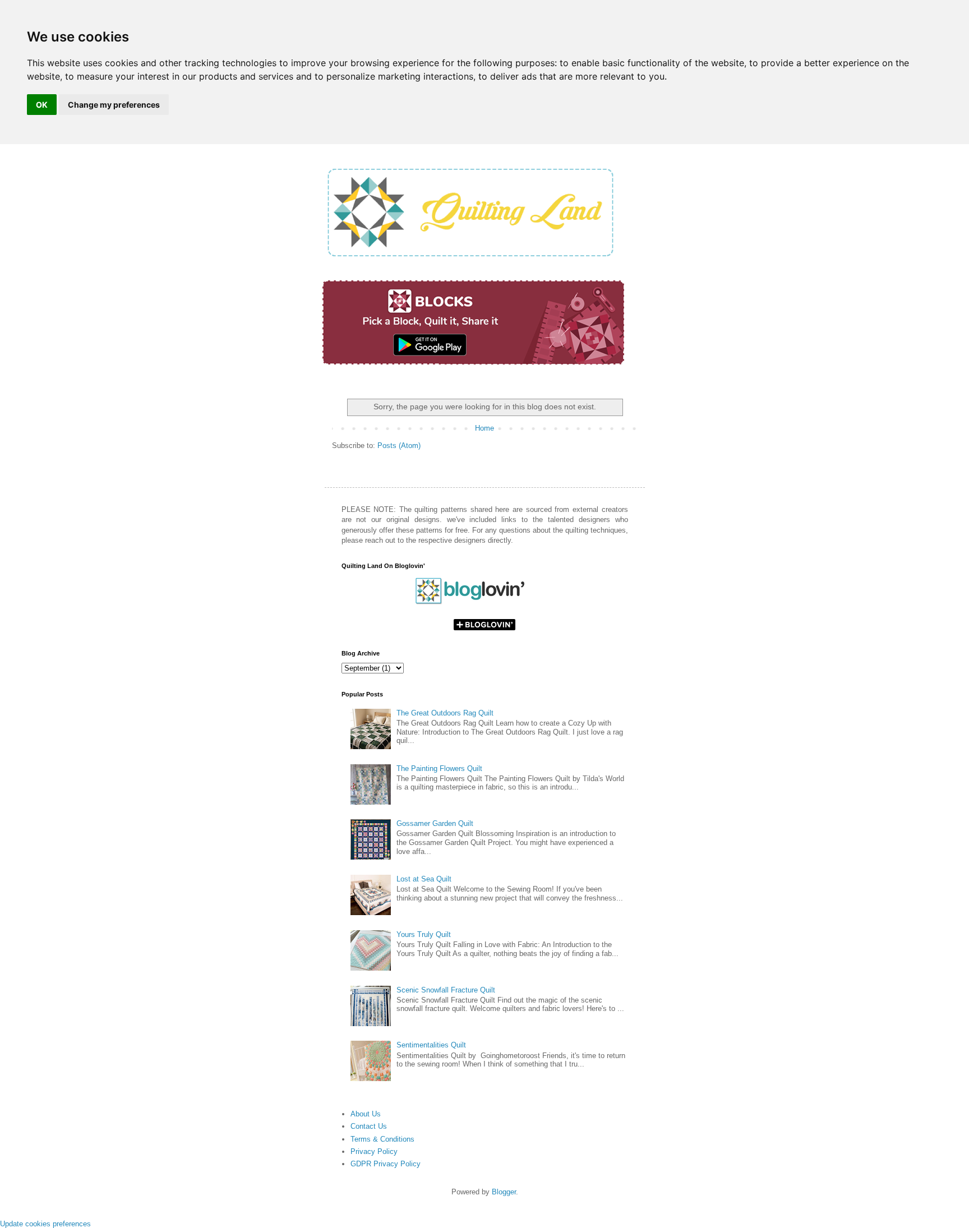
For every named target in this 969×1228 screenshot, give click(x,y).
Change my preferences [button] (114, 104)
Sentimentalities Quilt (431, 1045)
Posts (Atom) (399, 445)
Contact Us (368, 1126)
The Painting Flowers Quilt (439, 768)
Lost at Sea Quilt (423, 879)
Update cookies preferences (45, 1224)
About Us (365, 1114)
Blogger (504, 1192)
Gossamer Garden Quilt (434, 823)
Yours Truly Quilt (423, 934)
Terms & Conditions (382, 1139)
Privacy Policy (374, 1151)
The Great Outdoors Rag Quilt (444, 713)
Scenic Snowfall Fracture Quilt (445, 990)
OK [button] (42, 104)
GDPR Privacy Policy (385, 1164)
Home (484, 428)
